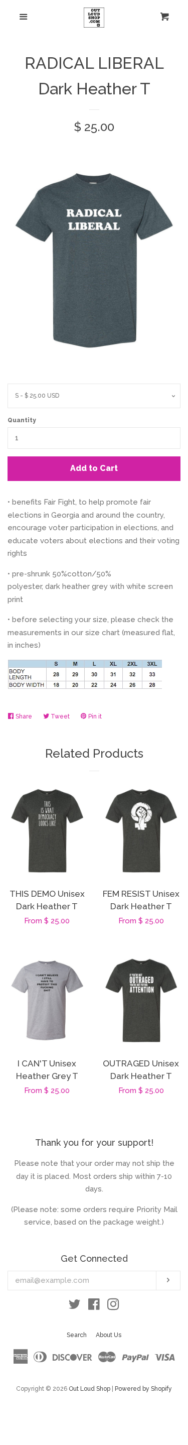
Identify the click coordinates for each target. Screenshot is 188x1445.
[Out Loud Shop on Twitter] (75, 1306)
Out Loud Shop (89, 1388)
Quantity (22, 420)
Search (77, 1335)
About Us (108, 1335)
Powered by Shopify (143, 1388)
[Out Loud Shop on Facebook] (94, 1306)
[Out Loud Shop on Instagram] (113, 1306)
